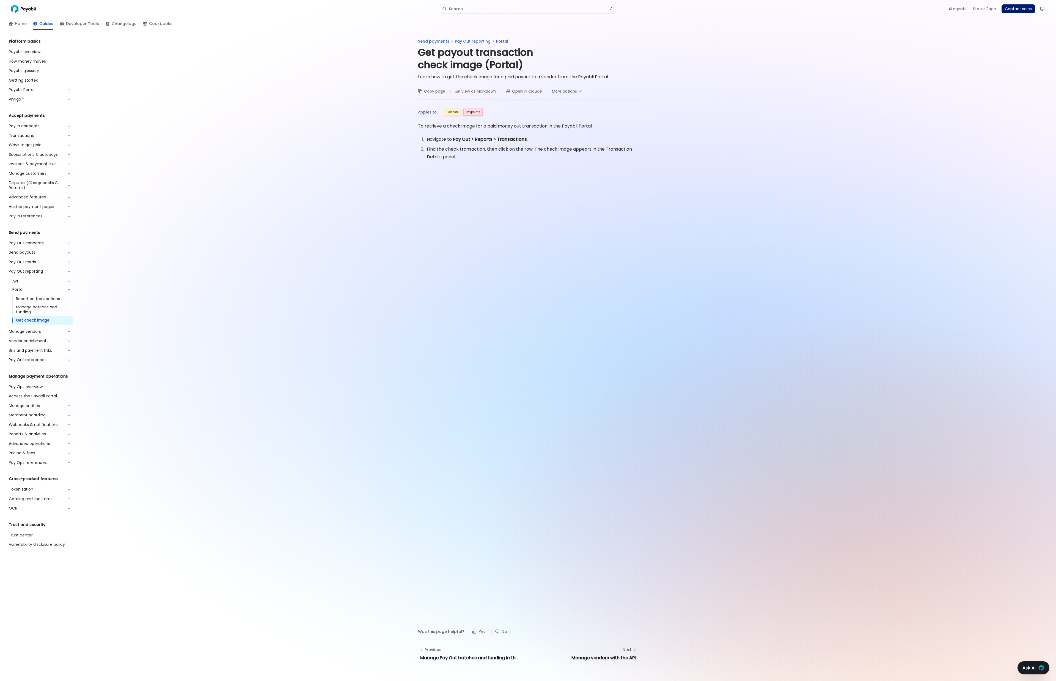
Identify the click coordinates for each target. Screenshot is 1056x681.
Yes (482, 631)
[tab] (18, 24)
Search (530, 9)
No (504, 631)
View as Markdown (478, 91)
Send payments (433, 41)
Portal (502, 41)
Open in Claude (527, 91)
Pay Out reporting (473, 41)
